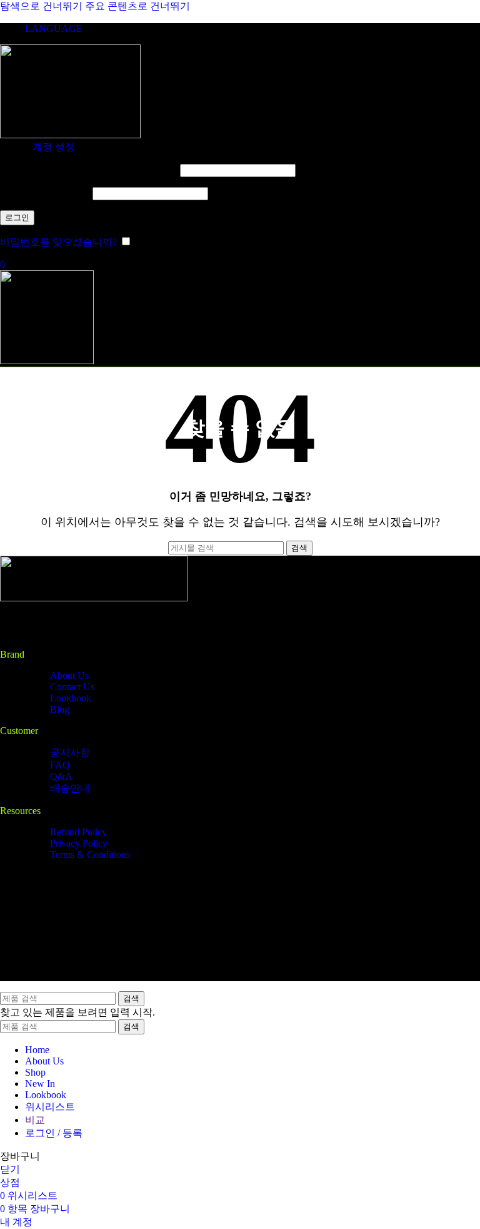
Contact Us (72, 686)
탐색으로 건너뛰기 (42, 6)
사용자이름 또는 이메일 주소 (89, 170)
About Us (69, 675)
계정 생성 (53, 146)
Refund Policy (78, 832)
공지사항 (70, 752)
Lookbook (70, 698)
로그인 (17, 217)
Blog (59, 709)
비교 (35, 1119)
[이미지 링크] (94, 598)
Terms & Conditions (90, 854)
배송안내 (70, 788)
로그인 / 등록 (53, 1133)
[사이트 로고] (70, 135)
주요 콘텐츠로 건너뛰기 (137, 6)
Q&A (61, 776)
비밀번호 (45, 193)
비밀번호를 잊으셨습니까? (58, 242)
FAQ (60, 765)
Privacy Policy (79, 843)
